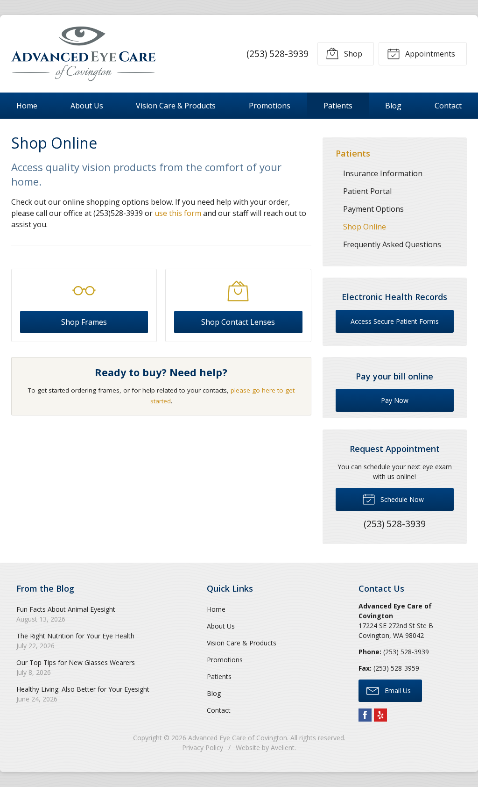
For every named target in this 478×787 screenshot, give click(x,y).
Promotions (269, 105)
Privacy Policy (202, 747)
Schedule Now (401, 499)
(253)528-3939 (118, 213)
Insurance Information (382, 173)
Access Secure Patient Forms (395, 321)
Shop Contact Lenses (238, 322)
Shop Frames (84, 322)
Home (26, 105)
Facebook (365, 715)
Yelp (380, 715)
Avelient (283, 747)
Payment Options (373, 209)
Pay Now (394, 400)
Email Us (397, 690)
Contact (448, 105)
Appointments (429, 54)
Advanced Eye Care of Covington (237, 737)
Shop (352, 54)
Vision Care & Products (176, 105)
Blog (393, 105)
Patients (337, 105)
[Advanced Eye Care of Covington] (83, 53)
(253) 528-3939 (277, 53)
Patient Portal (367, 191)
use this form (178, 213)
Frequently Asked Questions (392, 244)
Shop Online (364, 227)
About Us (86, 105)
